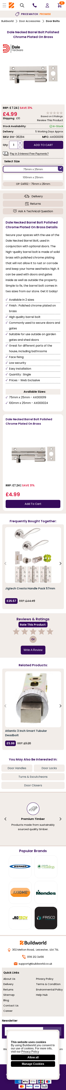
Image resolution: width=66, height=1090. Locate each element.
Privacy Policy (44, 979)
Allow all (33, 1057)
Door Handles (17, 768)
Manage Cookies (33, 1063)
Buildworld (7, 21)
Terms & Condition (48, 984)
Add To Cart (33, 504)
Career (7, 1011)
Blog (6, 1000)
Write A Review (33, 649)
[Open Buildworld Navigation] (4, 5)
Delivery (37, 196)
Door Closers (33, 785)
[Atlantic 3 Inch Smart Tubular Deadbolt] (33, 699)
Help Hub (42, 995)
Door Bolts (53, 21)
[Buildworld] (11, 5)
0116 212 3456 (35, 957)
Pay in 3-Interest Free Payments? (29, 153)
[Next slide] (60, 563)
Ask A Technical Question (35, 211)
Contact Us (10, 1005)
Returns (35, 204)
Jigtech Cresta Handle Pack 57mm (30, 588)
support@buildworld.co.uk (35, 964)
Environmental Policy (49, 989)
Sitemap (9, 995)
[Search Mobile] (22, 5)
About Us (9, 979)
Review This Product (50, 120)
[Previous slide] (5, 563)
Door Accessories (29, 21)
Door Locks (49, 768)
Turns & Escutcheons (33, 777)
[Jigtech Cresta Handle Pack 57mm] (33, 555)
